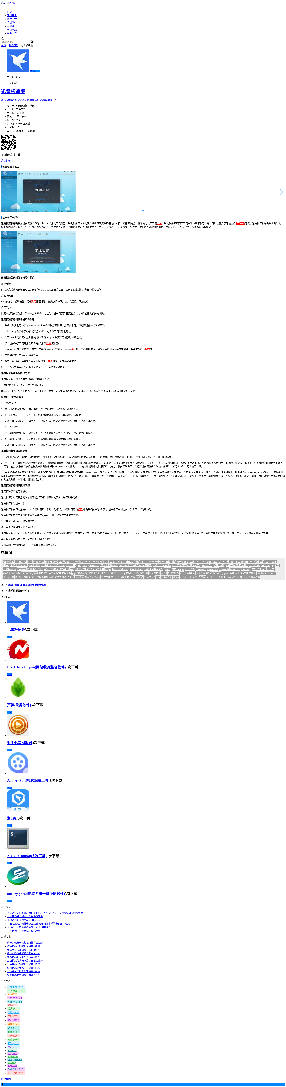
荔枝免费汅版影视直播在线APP (23, 971)
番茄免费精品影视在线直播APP (23, 950)
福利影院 (16, 1069)
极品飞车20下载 (221, 561)
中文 (73, 349)
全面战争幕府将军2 (136, 561)
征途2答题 (173, 573)
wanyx (272, 573)
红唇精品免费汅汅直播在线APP (23, 968)
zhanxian (21, 569)
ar (12, 1005)
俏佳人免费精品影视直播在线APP (25, 942)
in (49, 100)
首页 (9, 12)
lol (12, 994)
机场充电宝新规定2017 (53, 565)
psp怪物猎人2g (79, 573)
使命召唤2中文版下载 (59, 573)
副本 (13, 1028)
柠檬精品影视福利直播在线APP (23, 946)
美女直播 (16, 987)
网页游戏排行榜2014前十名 (89, 569)
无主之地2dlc (136, 569)
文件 (54, 100)
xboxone (88, 561)
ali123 (167, 569)
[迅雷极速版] (18, 622)
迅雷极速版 (13, 91)
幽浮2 (164, 573)
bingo (108, 569)
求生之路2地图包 (63, 577)
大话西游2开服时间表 (237, 565)
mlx (182, 573)
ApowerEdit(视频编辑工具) (28, 780)
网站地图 (6, 1079)
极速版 (10, 100)
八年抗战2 (254, 565)
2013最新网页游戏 (181, 565)
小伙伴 (15, 998)
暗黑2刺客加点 (23, 577)
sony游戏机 (126, 573)
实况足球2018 (259, 569)
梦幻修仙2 (207, 565)
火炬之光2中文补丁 (246, 573)
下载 (9, 637)
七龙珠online (9, 569)
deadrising (78, 577)
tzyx (158, 577)
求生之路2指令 (109, 577)
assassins (265, 565)
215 (79, 565)
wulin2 (139, 577)
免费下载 (35, 71)
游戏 (50, 361)
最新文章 (12, 33)
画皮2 (6, 565)
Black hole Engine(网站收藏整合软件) (27, 585)
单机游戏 (12, 30)
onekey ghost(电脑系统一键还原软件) (36, 894)
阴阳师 (15, 1001)
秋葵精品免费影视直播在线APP (23, 975)
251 (170, 577)
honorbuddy (212, 569)
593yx (164, 577)
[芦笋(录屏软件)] (18, 697)
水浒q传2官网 (141, 573)
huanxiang (246, 569)
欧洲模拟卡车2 (35, 569)
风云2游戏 (38, 561)
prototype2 (153, 561)
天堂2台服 (8, 577)
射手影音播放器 (19, 743)
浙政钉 (12, 818)
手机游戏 (12, 26)
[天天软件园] (8, 3)
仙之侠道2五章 (127, 565)
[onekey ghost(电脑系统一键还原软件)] (18, 886)
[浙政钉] (18, 811)
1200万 (270, 569)
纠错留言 (8, 160)
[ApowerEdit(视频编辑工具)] (18, 773)
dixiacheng (215, 573)
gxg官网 (275, 565)
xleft (72, 569)
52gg (197, 561)
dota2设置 (71, 565)
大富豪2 (196, 565)
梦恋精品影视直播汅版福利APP (23, 957)
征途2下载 (34, 565)
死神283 (43, 573)
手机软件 (12, 22)
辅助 (13, 1024)
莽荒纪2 (184, 577)
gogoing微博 (228, 573)
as (12, 1065)
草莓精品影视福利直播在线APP (23, 964)
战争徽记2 (149, 577)
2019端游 (224, 569)
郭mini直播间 (166, 561)
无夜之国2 (114, 573)
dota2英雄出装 (257, 561)
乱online (210, 577)
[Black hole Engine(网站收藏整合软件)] (18, 660)
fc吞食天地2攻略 (126, 577)
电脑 (48, 343)
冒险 (13, 1035)
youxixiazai (93, 565)
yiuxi (84, 565)
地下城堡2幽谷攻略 (250, 577)
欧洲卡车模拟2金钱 (184, 561)
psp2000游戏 (188, 569)
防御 (13, 1020)
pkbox (176, 577)
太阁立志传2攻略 (162, 565)
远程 (33, 301)
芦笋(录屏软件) (19, 705)
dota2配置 (206, 561)
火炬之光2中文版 (19, 565)
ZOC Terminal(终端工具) (27, 856)
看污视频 (16, 1073)
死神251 (28, 561)
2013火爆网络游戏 (98, 573)
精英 (80, 509)
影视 (13, 1047)
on (28, 100)
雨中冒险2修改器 (239, 561)
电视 (13, 1016)
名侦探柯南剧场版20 (42, 577)
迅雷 (3, 100)
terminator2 (262, 573)
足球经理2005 (66, 561)
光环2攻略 (219, 565)
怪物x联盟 (8, 561)
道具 (13, 1008)
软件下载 (12, 19)
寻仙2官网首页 (144, 565)
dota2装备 (190, 573)
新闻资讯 (12, 15)
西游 (13, 1043)
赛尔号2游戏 (51, 561)
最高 (147, 349)
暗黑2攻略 (270, 561)
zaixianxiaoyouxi (30, 573)
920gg (202, 577)
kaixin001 (235, 569)
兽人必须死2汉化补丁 (227, 577)
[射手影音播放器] (18, 735)
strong (33, 100)
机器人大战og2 (92, 577)
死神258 (194, 577)
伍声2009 (176, 569)
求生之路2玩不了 (116, 561)
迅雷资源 (41, 100)
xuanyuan (201, 569)
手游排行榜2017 (120, 569)
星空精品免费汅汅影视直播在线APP (26, 960)
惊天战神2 (154, 573)
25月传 (18, 561)
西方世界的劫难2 (109, 565)
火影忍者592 (202, 573)
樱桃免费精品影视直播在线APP (23, 953)
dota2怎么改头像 (11, 573)
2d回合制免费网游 (153, 569)
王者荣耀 (16, 991)
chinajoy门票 (99, 561)
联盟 (13, 1032)
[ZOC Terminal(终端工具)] (18, 848)
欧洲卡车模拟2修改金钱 (56, 569)
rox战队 (79, 561)
